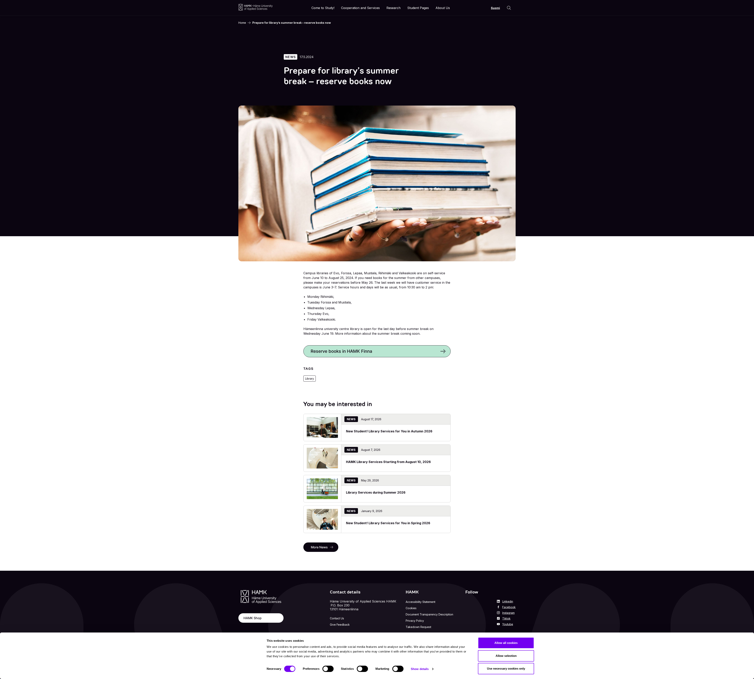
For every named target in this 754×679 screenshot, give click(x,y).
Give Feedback (340, 624)
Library (309, 378)
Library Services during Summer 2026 (375, 492)
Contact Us (337, 618)
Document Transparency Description (429, 614)
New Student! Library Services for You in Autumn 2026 (389, 431)
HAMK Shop (252, 618)
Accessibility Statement (420, 601)
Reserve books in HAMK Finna (341, 351)
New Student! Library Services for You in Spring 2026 (388, 523)
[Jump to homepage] (255, 7)
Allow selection (506, 655)
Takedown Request (418, 627)
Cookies (411, 608)
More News (319, 547)
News (290, 57)
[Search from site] (509, 8)
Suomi (495, 8)
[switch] (328, 669)
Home (242, 22)
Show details (420, 669)
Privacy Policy (415, 620)
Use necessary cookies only (506, 668)
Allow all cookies (506, 642)
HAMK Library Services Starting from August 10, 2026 (388, 462)
